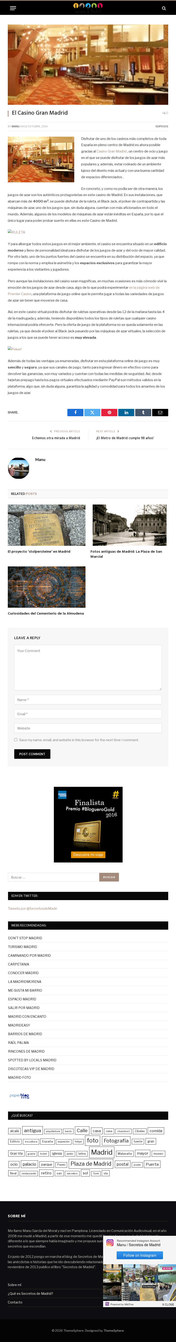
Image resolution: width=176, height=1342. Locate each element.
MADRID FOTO (19, 1077)
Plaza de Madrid (91, 1163)
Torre (96, 1173)
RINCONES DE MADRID (26, 1051)
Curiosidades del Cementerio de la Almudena (46, 613)
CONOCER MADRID (23, 973)
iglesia (57, 1153)
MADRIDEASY (19, 1025)
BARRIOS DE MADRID (25, 1034)
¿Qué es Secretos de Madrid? (30, 1293)
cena (109, 1131)
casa (97, 1131)
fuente (138, 1141)
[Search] (163, 8)
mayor (142, 1153)
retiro (46, 1173)
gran (150, 1141)
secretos (72, 1173)
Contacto (15, 1302)
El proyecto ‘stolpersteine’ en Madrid (39, 552)
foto (92, 1140)
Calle (82, 1130)
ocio (14, 1164)
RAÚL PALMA (18, 1043)
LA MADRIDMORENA (24, 982)
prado (137, 1164)
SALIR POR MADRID (24, 1008)
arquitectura (53, 1131)
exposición (64, 1141)
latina (82, 1153)
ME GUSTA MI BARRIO (25, 990)
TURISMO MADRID (22, 947)
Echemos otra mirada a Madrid (56, 438)
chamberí (123, 1131)
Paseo (61, 1164)
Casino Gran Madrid (111, 151)
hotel (43, 1153)
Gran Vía (16, 1153)
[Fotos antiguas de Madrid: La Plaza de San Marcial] (129, 525)
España (47, 1141)
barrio (68, 1131)
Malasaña (125, 1153)
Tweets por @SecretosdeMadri (32, 909)
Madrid (102, 1152)
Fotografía (116, 1141)
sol (85, 1173)
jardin (70, 1153)
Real (13, 1173)
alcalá (14, 1131)
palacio (29, 1164)
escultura (31, 1141)
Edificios (162, 126)
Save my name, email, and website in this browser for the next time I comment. (79, 740)
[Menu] (13, 8)
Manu (15, 126)
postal (123, 1164)
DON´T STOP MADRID (25, 938)
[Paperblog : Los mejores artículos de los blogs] (19, 1099)
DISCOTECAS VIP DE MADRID (31, 1069)
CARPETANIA (18, 964)
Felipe (78, 1141)
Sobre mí (14, 1285)
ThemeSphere (114, 1330)
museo (158, 1153)
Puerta (152, 1164)
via (106, 1173)
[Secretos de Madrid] (88, 8)
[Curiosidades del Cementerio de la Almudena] (46, 587)
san (59, 1173)
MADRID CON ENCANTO (27, 1016)
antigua (32, 1130)
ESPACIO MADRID (22, 999)
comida (156, 1130)
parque (46, 1164)
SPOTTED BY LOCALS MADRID (32, 1060)
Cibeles (140, 1131)
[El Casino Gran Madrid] (88, 65)
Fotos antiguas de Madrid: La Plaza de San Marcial (126, 554)
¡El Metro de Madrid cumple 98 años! (125, 438)
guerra (31, 1153)
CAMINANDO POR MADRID (29, 955)
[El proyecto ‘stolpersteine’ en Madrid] (46, 525)
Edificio (15, 1141)
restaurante (29, 1173)
